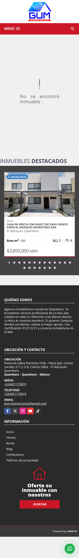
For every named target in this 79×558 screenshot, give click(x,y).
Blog (9, 449)
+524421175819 (15, 384)
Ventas (11, 438)
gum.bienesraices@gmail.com (25, 403)
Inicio (10, 432)
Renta (10, 443)
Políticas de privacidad (22, 460)
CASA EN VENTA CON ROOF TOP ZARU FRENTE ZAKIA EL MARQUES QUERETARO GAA (37, 226)
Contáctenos (15, 455)
